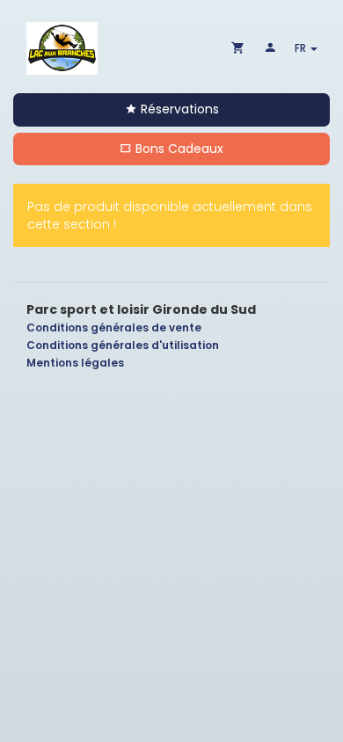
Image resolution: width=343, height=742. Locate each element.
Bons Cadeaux (177, 148)
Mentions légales (75, 362)
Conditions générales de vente (113, 327)
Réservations (178, 109)
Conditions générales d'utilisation (122, 345)
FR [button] (302, 47)
